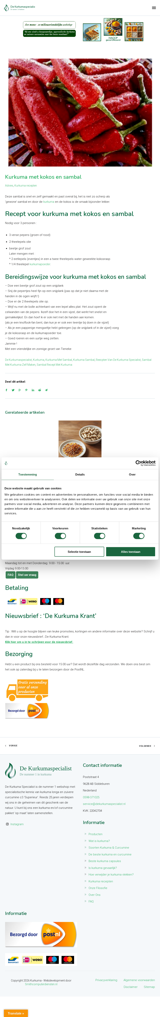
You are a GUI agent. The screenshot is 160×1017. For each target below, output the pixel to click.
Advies (9, 185)
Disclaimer (131, 987)
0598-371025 (91, 797)
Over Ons (94, 895)
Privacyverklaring (106, 980)
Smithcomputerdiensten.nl (41, 984)
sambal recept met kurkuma (54, 364)
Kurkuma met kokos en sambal (43, 177)
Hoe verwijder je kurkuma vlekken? (111, 874)
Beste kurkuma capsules (105, 861)
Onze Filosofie (98, 888)
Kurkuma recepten (25, 185)
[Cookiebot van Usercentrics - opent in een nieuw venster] (138, 463)
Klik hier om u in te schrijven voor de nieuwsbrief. (39, 642)
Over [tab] (132, 474)
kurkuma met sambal (58, 359)
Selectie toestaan (79, 551)
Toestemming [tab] (27, 474)
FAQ (10, 575)
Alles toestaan (130, 551)
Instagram (17, 824)
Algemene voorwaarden (139, 980)
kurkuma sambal (84, 359)
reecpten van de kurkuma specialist (118, 359)
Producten (95, 834)
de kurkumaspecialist (18, 359)
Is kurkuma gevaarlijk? (103, 868)
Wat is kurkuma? (99, 841)
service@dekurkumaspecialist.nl (104, 804)
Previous (8, 451)
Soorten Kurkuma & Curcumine (109, 847)
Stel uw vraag (27, 575)
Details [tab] (80, 474)
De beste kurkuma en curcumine (110, 854)
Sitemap (149, 987)
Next (152, 451)
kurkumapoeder (40, 264)
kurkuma (48, 202)
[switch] (60, 536)
